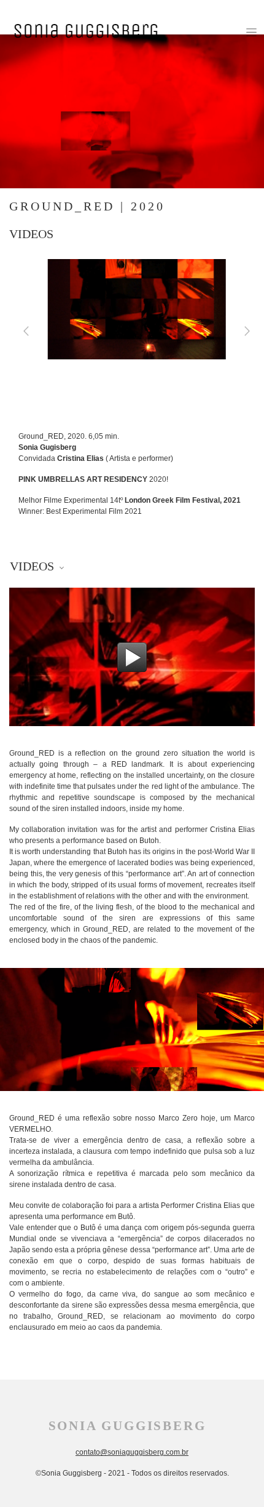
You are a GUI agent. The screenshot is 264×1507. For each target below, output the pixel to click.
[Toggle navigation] (251, 32)
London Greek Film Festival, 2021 (183, 500)
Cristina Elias (80, 458)
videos (31, 234)
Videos (33, 566)
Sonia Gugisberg (47, 447)
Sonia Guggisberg (127, 1425)
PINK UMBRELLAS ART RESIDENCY (82, 479)
